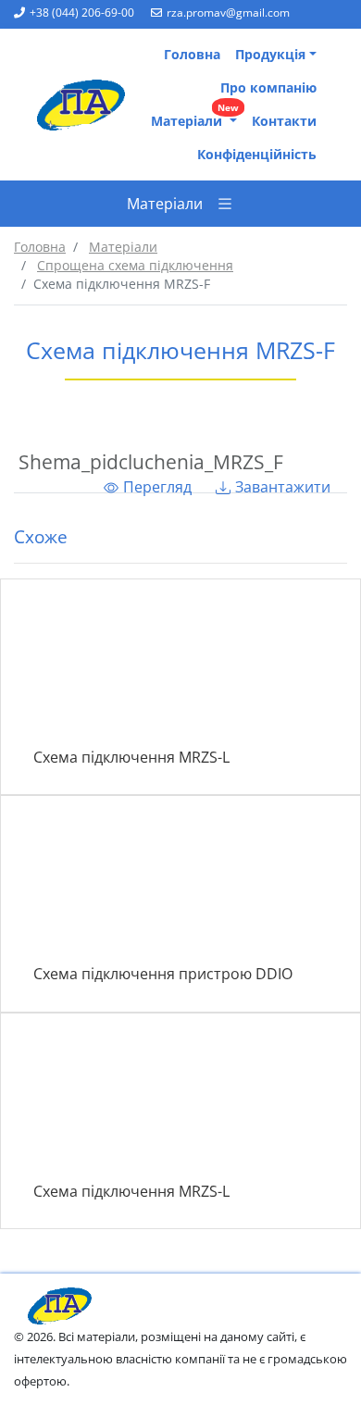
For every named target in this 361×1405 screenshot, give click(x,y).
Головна (192, 54)
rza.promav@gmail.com (228, 12)
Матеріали (195, 117)
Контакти (284, 121)
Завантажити (282, 487)
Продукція (270, 54)
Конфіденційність (257, 154)
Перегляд (157, 487)
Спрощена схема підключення (135, 265)
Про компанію (268, 87)
